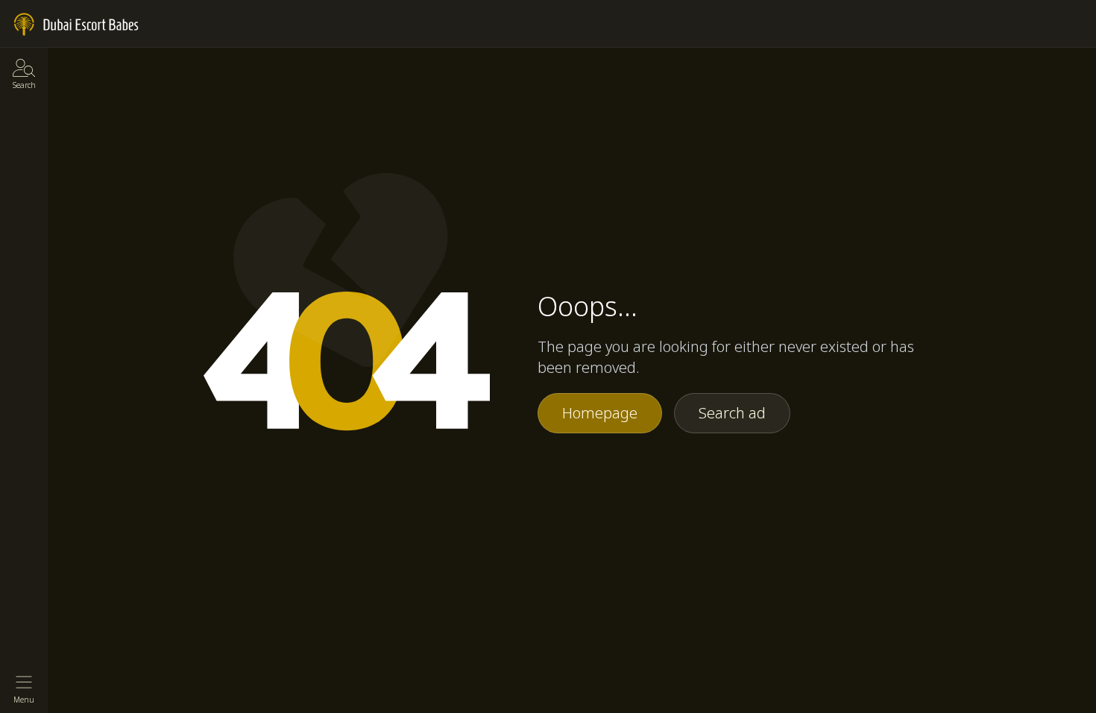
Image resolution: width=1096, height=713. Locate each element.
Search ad (732, 413)
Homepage (599, 413)
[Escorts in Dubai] (76, 25)
